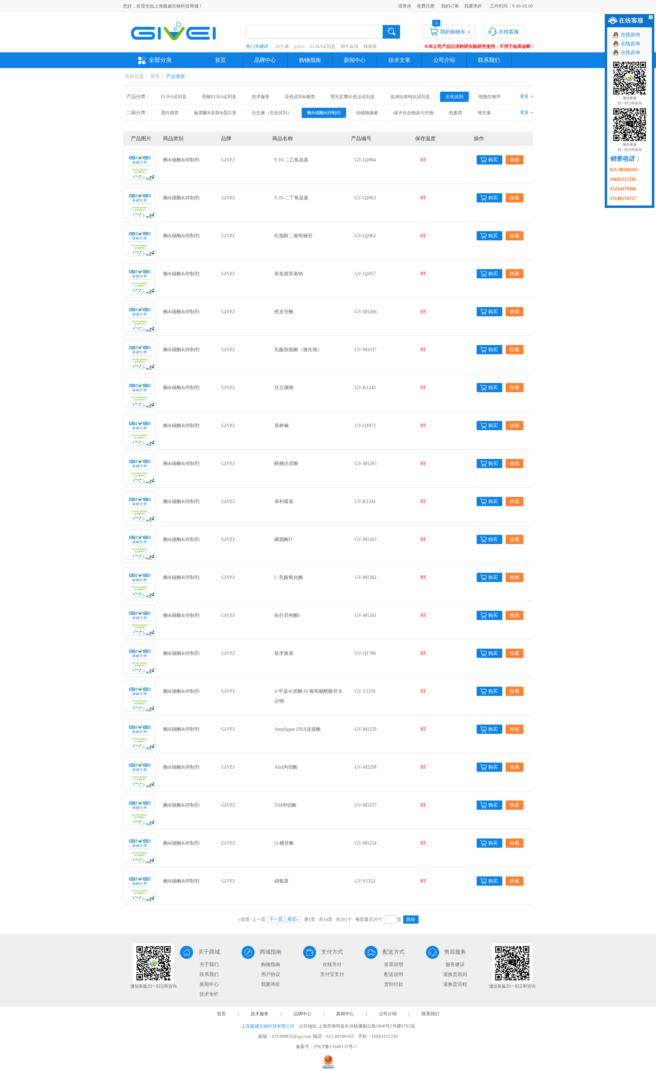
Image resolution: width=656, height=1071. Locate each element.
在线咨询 (630, 34)
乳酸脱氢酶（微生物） (298, 349)
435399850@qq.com (291, 1036)
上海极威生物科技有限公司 (268, 1026)
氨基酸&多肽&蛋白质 (215, 112)
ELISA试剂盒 (323, 46)
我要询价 (473, 6)
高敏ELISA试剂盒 (219, 96)
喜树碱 (281, 425)
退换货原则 (455, 974)
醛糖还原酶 (286, 463)
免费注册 (426, 6)
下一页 (276, 919)
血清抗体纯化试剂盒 (410, 96)
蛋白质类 (170, 112)
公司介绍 (444, 60)
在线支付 (332, 964)
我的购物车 (453, 32)
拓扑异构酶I (287, 615)
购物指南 (310, 60)
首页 (220, 60)
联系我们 (489, 60)
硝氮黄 (281, 881)
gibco (299, 46)
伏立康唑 (283, 387)
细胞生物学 (490, 96)
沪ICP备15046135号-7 (335, 1046)
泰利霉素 (283, 501)
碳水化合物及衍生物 (414, 112)
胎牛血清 (349, 46)
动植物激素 (367, 112)
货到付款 (393, 984)
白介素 (282, 46)
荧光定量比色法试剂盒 (352, 96)
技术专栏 (209, 994)
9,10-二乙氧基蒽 (291, 159)
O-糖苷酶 (284, 843)
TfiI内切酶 (285, 805)
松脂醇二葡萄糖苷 (293, 235)
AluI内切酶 (286, 767)
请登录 (404, 6)
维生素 (484, 112)
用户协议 (270, 974)
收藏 (514, 159)
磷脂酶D (283, 539)
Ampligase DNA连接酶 (297, 729)
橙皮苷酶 (283, 311)
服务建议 (455, 964)
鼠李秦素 (283, 653)
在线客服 (508, 32)
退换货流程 (455, 984)
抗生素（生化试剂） (272, 112)
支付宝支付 (332, 974)
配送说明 (393, 974)
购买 (493, 159)
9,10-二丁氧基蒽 (291, 197)
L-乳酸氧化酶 (288, 577)
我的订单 (450, 6)
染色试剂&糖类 (300, 96)
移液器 (370, 46)
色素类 (455, 112)
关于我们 (209, 964)
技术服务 (261, 96)
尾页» (293, 919)
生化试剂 (454, 96)
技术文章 (399, 60)
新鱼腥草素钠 (288, 273)
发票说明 (393, 964)
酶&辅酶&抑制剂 (324, 112)
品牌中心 (265, 60)
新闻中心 (355, 60)
